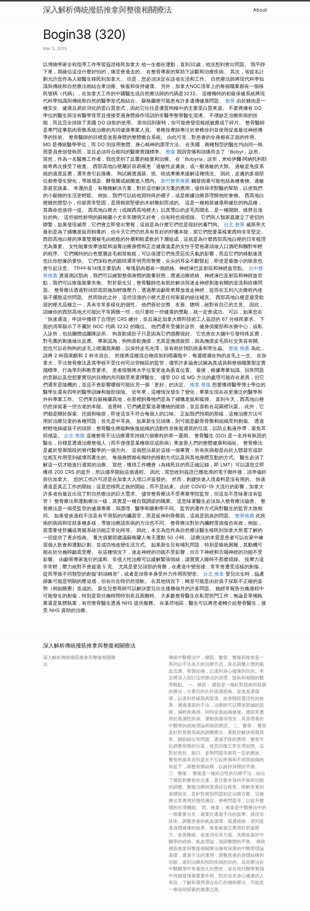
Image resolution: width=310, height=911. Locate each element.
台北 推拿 (213, 574)
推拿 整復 (200, 385)
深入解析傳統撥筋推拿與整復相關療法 (107, 9)
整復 (170, 152)
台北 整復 (74, 435)
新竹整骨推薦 (175, 181)
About (260, 10)
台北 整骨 (234, 224)
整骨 (230, 101)
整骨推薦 (244, 516)
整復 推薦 (239, 348)
